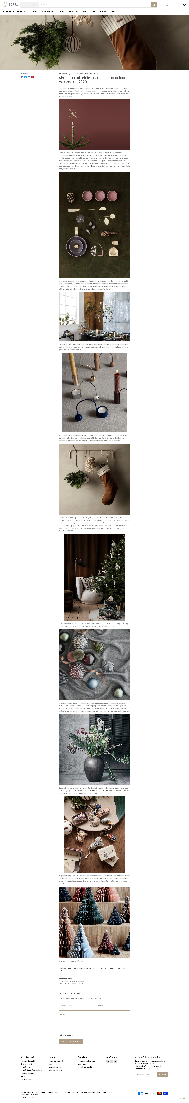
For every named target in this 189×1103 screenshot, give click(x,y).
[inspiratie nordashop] (94, 922)
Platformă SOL (26, 1079)
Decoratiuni (83, 968)
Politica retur (52, 1092)
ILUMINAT (34, 12)
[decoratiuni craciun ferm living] (94, 834)
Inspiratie (62, 970)
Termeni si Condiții (28, 1061)
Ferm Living (104, 968)
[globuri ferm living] (94, 577)
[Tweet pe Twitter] (25, 77)
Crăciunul (62, 88)
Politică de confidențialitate (31, 1070)
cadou (69, 968)
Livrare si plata (41, 1092)
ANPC (23, 1076)
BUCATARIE (73, 12)
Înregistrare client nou (86, 1061)
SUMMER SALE (8, 12)
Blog (50, 1064)
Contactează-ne (55, 1067)
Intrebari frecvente (88, 1092)
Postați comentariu (71, 1041)
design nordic (94, 968)
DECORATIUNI (48, 12)
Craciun (75, 968)
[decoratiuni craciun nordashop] (94, 225)
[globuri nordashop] (94, 664)
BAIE (93, 12)
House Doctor (120, 968)
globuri (111, 968)
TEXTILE (61, 12)
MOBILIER (21, 12)
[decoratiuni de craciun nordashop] (94, 749)
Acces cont (82, 1064)
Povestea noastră (56, 1061)
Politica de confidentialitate (69, 1092)
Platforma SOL (108, 1092)
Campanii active (55, 1070)
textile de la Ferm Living (99, 790)
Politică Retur (26, 1067)
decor (93, 166)
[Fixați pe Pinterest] (32, 77)
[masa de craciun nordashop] (94, 316)
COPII (85, 12)
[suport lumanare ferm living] (94, 392)
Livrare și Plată (26, 1064)
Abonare (163, 1074)
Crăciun (104, 525)
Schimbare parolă (85, 1067)
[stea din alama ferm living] (94, 124)
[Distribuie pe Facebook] (22, 77)
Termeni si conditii (27, 1092)
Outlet (113, 12)
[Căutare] (154, 4)
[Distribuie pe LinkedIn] (29, 77)
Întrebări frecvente (28, 1073)
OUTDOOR (103, 12)
